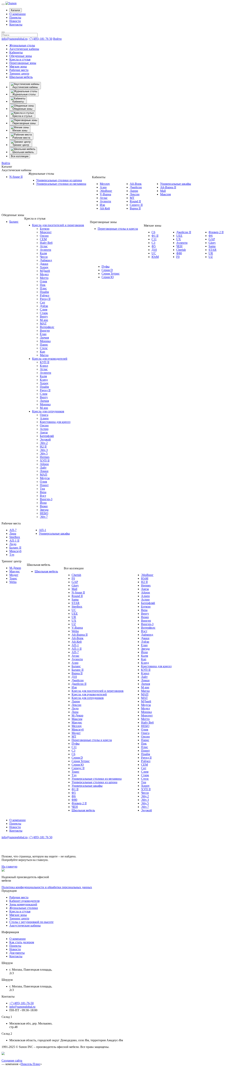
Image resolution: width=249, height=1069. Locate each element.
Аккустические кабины (25, 925)
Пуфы (106, 266)
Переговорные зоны (22, 63)
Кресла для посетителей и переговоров (58, 225)
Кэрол (44, 365)
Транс (13, 578)
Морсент (46, 232)
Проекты (15, 17)
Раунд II (45, 299)
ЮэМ (155, 256)
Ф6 (211, 235)
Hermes (44, 457)
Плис (43, 288)
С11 (154, 239)
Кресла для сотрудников (48, 411)
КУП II (44, 362)
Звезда (44, 509)
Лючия (44, 337)
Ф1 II (155, 235)
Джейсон (136, 187)
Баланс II (15, 547)
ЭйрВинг (106, 190)
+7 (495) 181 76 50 (40, 38)
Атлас (104, 197)
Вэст (43, 495)
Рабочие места (18, 70)
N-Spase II (16, 176)
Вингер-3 (46, 499)
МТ (132, 197)
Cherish (181, 249)
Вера (43, 492)
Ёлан (43, 334)
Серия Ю (108, 277)
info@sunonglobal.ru (15, 38)
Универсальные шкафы (175, 183)
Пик (43, 285)
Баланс (13, 221)
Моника (45, 341)
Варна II (135, 208)
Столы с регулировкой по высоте (31, 922)
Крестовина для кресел (55, 422)
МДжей (45, 270)
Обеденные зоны (20, 56)
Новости (15, 21)
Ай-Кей (105, 208)
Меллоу (105, 183)
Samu (212, 246)
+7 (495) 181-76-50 (21, 1003)
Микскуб (15, 551)
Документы (17, 952)
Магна (44, 355)
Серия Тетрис (111, 273)
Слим (43, 309)
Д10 (154, 249)
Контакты (15, 24)
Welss (13, 582)
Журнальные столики (23, 908)
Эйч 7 (44, 516)
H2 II (43, 446)
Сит (42, 302)
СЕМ (43, 239)
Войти (57, 38)
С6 (153, 232)
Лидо (12, 544)
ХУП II (44, 460)
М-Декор (15, 568)
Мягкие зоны (18, 66)
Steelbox (14, 537)
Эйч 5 (44, 453)
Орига (44, 415)
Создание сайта (12, 1060)
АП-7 (13, 530)
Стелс (44, 348)
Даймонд (46, 260)
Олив (43, 281)
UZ (211, 256)
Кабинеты (16, 52)
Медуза (45, 478)
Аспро (44, 429)
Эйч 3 (44, 450)
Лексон (134, 194)
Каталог (15, 10)
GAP (212, 239)
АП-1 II (14, 540)
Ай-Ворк (136, 183)
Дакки (44, 263)
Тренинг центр (19, 73)
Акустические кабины (24, 49)
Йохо (43, 502)
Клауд (44, 379)
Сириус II (136, 205)
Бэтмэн (44, 228)
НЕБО (44, 513)
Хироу (44, 267)
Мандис (14, 571)
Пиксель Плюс (30, 1064)
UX (178, 239)
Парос (44, 344)
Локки (44, 471)
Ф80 (179, 253)
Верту (44, 316)
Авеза (44, 432)
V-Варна (105, 194)
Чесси (44, 256)
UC (154, 253)
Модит (13, 575)
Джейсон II (183, 232)
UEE (179, 235)
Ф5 (154, 246)
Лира (12, 533)
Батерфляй (47, 436)
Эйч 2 (44, 443)
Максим (165, 194)
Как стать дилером (21, 942)
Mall (163, 190)
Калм (43, 253)
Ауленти (105, 201)
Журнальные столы (22, 45)
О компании (17, 14)
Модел (44, 274)
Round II (135, 201)
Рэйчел (44, 295)
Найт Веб (46, 242)
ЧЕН (179, 246)
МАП (43, 474)
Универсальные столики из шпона (59, 180)
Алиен (44, 418)
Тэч (11, 554)
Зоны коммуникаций (23, 904)
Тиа (42, 488)
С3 (153, 242)
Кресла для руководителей (49, 358)
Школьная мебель (21, 77)
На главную (9, 866)
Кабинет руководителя (24, 901)
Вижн (44, 506)
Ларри (134, 190)
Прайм (44, 292)
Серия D (107, 270)
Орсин (44, 235)
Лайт (43, 467)
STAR (213, 249)
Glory (212, 242)
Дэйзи (44, 306)
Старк (44, 313)
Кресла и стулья (19, 59)
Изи (102, 205)
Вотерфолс (47, 327)
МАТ (43, 323)
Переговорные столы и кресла (118, 228)
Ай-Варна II (168, 187)
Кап (42, 351)
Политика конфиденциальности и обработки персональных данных (47, 887)
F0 (178, 256)
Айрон (44, 464)
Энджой (45, 439)
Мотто (44, 277)
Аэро (103, 187)
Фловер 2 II (216, 232)
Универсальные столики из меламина (61, 183)
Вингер (45, 330)
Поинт (44, 485)
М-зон (44, 320)
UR (211, 253)
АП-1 (42, 530)
